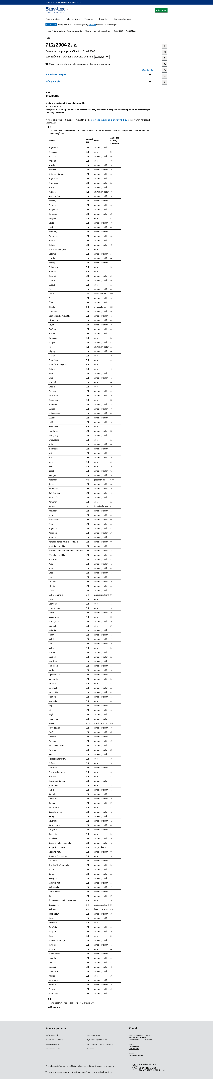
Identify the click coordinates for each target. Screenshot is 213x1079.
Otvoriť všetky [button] (147, 70)
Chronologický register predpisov (98, 31)
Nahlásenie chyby (52, 1044)
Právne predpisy (53, 19)
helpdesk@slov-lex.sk (137, 1055)
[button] (164, 46)
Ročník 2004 (118, 31)
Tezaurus (88, 19)
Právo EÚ (103, 19)
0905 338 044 (134, 1048)
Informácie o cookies (53, 1049)
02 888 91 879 (134, 1046)
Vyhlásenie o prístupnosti (97, 1040)
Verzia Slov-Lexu (93, 1035)
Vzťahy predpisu (53, 81)
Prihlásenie (161, 10)
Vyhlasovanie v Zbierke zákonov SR (100, 1044)
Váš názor (92, 24)
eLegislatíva (72, 19)
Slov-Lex (75, 2)
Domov (48, 31)
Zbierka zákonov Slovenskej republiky (68, 31)
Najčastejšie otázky (52, 1035)
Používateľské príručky (54, 1040)
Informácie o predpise (56, 74)
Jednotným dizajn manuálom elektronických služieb (87, 1072)
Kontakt (90, 1049)
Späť (48, 37)
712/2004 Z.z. (131, 31)
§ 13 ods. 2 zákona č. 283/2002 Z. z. (109, 119)
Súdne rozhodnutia (122, 19)
